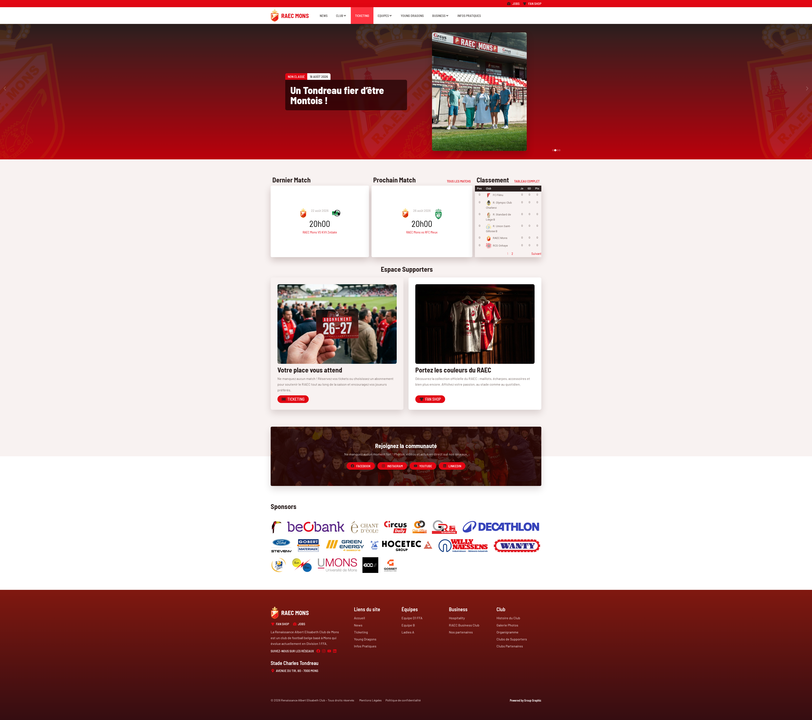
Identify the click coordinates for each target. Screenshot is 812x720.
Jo (521, 188)
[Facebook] (318, 651)
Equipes (383, 16)
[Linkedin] (335, 651)
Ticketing (362, 16)
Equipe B (408, 625)
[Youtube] (329, 651)
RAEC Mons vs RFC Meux (422, 232)
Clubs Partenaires (510, 646)
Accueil (359, 618)
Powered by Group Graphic (525, 700)
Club (339, 16)
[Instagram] (324, 651)
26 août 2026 (422, 210)
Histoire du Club (508, 618)
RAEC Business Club (464, 625)
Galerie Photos (507, 625)
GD (529, 188)
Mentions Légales (370, 700)
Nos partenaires (461, 632)
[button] (4, 88)
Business (439, 16)
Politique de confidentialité (403, 700)
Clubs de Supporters (512, 639)
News (324, 16)
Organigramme (507, 632)
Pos (479, 188)
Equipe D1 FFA (412, 618)
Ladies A (408, 632)
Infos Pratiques (469, 16)
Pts (537, 188)
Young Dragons (412, 16)
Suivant (536, 253)
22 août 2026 (320, 210)
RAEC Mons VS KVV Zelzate (320, 232)
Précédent (482, 253)
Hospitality (457, 618)
